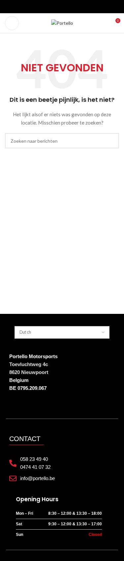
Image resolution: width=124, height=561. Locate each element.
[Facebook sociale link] (50, 6)
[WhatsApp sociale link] (74, 6)
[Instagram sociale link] (66, 6)
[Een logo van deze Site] (62, 22)
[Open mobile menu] (12, 23)
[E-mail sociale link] (58, 6)
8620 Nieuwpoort (28, 372)
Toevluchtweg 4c (28, 364)
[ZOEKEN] (111, 140)
